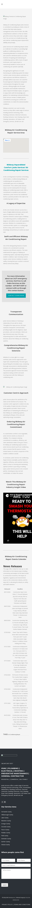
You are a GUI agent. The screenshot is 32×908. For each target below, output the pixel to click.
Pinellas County (5, 832)
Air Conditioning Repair (14, 734)
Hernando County (6, 812)
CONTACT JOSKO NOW (16, 295)
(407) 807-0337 (8, 763)
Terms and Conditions (22, 904)
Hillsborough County (7, 815)
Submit (5, 885)
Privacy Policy (7, 904)
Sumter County (5, 841)
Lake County (4, 817)
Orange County (5, 823)
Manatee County (6, 820)
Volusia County (5, 844)
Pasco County (5, 829)
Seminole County (6, 838)
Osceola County (5, 826)
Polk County (4, 835)
